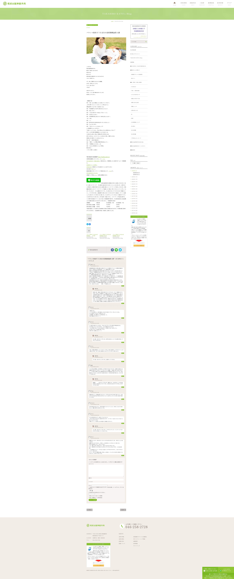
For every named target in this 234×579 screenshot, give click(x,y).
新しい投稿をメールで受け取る (96, 497)
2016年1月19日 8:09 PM (95, 415)
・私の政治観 (133, 134)
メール (91, 481)
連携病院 (135, 541)
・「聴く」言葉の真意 (134, 90)
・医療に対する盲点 (134, 102)
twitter (120, 249)
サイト (90, 485)
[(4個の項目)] (131, 163)
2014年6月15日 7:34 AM (98, 357)
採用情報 (135, 543)
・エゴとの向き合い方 (135, 94)
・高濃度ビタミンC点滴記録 (136, 74)
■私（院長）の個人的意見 (136, 82)
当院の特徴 (121, 536)
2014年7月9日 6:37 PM (94, 366)
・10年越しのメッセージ (135, 138)
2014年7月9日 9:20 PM (98, 380)
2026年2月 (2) (136, 172)
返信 (122, 303)
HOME (112, 21)
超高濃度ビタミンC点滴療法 (140, 536)
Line (116, 249)
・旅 (131, 114)
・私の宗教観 (133, 130)
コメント (91, 463)
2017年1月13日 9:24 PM (95, 438)
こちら (110, 171)
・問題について (133, 106)
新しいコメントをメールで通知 (96, 495)
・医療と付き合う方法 (135, 98)
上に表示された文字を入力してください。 (97, 492)
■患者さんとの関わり (135, 70)
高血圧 (138, 163)
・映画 (131, 118)
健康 (134, 163)
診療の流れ (121, 541)
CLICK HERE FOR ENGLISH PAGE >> (140, 37)
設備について (122, 543)
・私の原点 (132, 126)
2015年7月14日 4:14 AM (95, 392)
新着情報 (132, 62)
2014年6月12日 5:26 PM (95, 323)
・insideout (133, 86)
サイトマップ (136, 545)
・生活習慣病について (135, 122)
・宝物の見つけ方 (134, 110)
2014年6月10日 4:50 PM (95, 308)
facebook (112, 249)
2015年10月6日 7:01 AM (95, 404)
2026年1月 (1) (136, 174)
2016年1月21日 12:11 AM (99, 427)
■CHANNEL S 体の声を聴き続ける (138, 66)
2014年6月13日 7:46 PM (95, 347)
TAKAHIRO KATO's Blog (92, 25)
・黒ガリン (132, 78)
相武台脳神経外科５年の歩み (92, 173)
